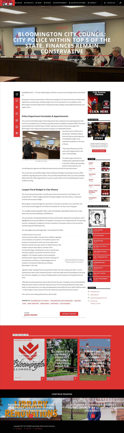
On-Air (19, 3)
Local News (59, 28)
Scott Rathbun (65, 303)
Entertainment (61, 3)
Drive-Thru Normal (93, 191)
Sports (48, 3)
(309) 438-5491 (95, 295)
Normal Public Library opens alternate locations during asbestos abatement (31, 407)
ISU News (50, 340)
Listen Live (111, 3)
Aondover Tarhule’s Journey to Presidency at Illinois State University (93, 407)
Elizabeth (92, 198)
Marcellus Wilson (52, 377)
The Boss (92, 174)
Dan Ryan (77, 300)
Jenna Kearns (44, 303)
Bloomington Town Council (23, 340)
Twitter (28, 428)
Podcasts (29, 3)
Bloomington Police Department (62, 300)
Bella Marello (18, 377)
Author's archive (69, 314)
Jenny (91, 163)
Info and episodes (99, 151)
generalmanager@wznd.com (99, 298)
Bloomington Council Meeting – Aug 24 (29, 359)
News (40, 3)
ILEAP (24, 303)
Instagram (38, 428)
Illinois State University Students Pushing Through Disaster (62, 359)
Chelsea (92, 169)
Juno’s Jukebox (95, 185)
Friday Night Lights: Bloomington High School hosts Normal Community (95, 359)
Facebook (19, 428)
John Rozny (58, 59)
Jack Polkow (84, 377)
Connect (93, 3)
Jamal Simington (33, 303)
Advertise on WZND (78, 3)
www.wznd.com (95, 291)
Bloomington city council (40, 300)
